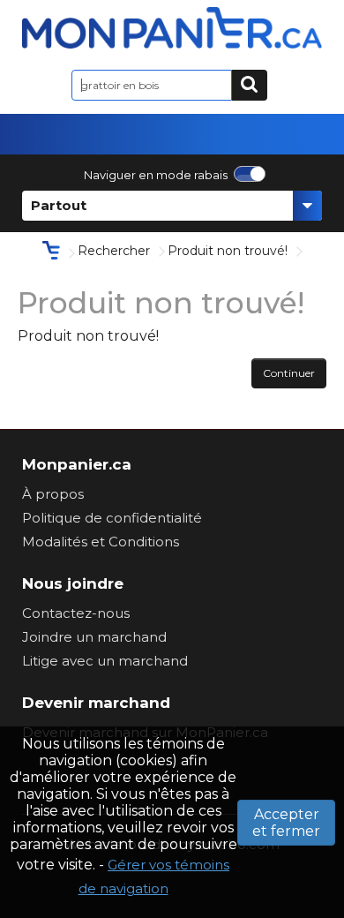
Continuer (289, 373)
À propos (53, 493)
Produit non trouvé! (228, 251)
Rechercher (114, 251)
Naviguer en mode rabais (156, 175)
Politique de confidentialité (112, 517)
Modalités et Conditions (100, 541)
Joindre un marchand (94, 636)
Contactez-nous (76, 613)
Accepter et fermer (286, 822)
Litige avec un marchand (105, 660)
